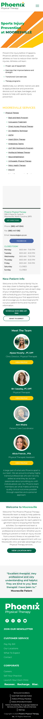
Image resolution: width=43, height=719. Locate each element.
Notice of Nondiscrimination (21, 702)
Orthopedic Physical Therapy (19, 161)
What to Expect (16, 318)
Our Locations (11, 648)
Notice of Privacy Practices (21, 699)
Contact (8, 657)
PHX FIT (11, 170)
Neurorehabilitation (16, 157)
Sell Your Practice (13, 676)
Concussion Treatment (17, 122)
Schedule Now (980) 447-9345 (16, 312)
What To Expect (12, 653)
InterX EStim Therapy (16, 139)
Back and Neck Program (18, 118)
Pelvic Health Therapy (17, 165)
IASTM (10, 135)
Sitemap (21, 710)
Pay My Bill (9, 644)
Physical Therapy (12, 113)
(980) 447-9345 (17, 226)
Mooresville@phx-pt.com (18, 235)
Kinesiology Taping (16, 144)
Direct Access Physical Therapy (20, 126)
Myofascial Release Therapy (19, 152)
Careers (8, 671)
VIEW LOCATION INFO (21, 550)
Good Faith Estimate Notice (21, 696)
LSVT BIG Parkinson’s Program (20, 148)
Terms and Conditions (22, 693)
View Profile (21, 362)
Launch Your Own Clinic (16, 680)
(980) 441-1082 (14, 231)
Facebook (21, 241)
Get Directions (13, 220)
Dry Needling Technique (18, 131)
